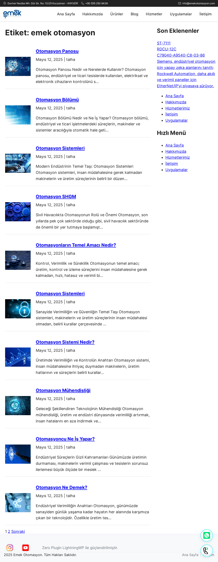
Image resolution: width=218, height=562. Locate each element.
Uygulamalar (181, 14)
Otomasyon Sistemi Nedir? (65, 342)
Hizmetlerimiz (177, 108)
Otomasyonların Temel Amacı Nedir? (76, 245)
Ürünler (116, 14)
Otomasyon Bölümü (57, 99)
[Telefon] (207, 551)
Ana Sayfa (66, 14)
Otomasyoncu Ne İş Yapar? (65, 439)
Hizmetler (154, 14)
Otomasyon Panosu (57, 51)
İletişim (205, 14)
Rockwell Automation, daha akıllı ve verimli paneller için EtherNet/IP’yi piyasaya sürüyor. (186, 80)
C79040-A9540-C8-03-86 (181, 55)
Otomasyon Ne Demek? (61, 487)
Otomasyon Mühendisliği (63, 390)
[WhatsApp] (207, 535)
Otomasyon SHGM (56, 196)
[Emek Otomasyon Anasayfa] (12, 14)
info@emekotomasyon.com (198, 3)
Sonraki (18, 531)
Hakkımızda (92, 14)
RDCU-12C (166, 49)
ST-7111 (164, 43)
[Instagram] (10, 547)
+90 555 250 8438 (96, 3)
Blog (134, 14)
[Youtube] (25, 547)
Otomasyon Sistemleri (60, 148)
